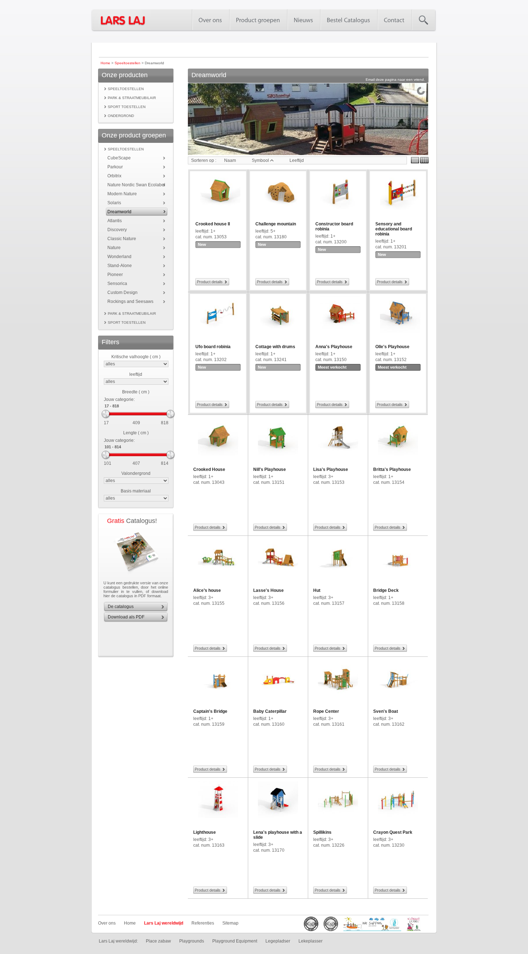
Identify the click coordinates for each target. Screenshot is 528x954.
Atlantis (114, 220)
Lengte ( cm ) (136, 432)
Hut (316, 590)
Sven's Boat (385, 711)
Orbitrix (114, 175)
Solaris (114, 202)
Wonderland (119, 256)
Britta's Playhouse (392, 469)
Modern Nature (122, 193)
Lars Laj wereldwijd (163, 923)
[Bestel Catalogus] (348, 19)
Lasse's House (268, 590)
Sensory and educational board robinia (393, 229)
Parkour (115, 166)
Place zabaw (158, 941)
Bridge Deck (386, 590)
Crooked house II (212, 223)
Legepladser (277, 941)
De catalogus (121, 606)
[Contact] (394, 19)
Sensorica (117, 283)
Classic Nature (121, 238)
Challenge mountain (275, 223)
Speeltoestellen (127, 63)
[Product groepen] (258, 19)
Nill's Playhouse (269, 469)
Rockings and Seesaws (130, 301)
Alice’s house (207, 590)
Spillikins (322, 832)
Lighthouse (204, 832)
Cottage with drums (275, 346)
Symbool (261, 160)
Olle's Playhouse (392, 346)
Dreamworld (119, 211)
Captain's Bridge (210, 711)
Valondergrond (135, 473)
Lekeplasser (310, 941)
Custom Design (122, 292)
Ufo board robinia (213, 346)
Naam (230, 160)
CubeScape (119, 157)
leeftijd (135, 374)
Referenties (202, 923)
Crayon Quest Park (392, 832)
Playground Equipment (234, 941)
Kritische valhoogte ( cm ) (136, 356)
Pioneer (115, 274)
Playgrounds (191, 941)
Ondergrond (121, 116)
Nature (114, 247)
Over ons (107, 923)
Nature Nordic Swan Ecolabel (136, 184)
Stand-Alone (119, 265)
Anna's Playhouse (333, 346)
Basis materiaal (136, 491)
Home (105, 63)
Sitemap (230, 923)
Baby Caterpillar (270, 711)
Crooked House (209, 469)
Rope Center (326, 711)
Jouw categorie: (119, 399)
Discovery (117, 229)
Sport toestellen (126, 107)
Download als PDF (126, 616)
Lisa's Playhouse (330, 469)
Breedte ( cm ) (135, 391)
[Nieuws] (303, 19)
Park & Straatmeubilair (132, 98)
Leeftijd (297, 160)
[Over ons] (210, 19)
